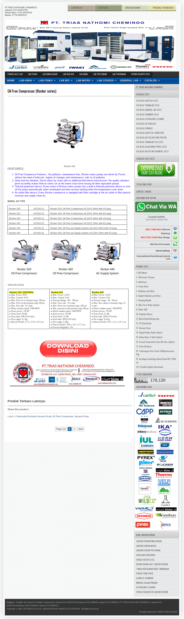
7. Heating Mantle (143, 300)
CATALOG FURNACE (144, 128)
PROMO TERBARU (163, 7)
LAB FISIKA (32, 74)
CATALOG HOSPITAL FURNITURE (150, 132)
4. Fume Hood (142, 286)
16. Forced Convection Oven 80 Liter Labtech (155, 341)
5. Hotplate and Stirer (145, 291)
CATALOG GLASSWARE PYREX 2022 (151, 146)
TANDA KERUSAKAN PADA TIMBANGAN (152, 568)
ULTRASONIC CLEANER (145, 587)
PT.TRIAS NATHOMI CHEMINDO (135, 602)
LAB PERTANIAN (100, 74)
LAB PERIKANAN (119, 74)
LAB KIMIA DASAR (50, 74)
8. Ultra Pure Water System (148, 304)
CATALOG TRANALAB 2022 (148, 105)
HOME (11, 80)
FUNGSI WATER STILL (145, 559)
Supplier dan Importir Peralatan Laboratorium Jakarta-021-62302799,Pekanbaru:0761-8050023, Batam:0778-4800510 (67, 602)
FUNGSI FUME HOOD (144, 573)
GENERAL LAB (129, 80)
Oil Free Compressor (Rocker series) (32, 91)
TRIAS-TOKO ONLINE (167, 612)
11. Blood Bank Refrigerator (148, 318)
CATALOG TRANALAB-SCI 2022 (149, 141)
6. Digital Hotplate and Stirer (148, 295)
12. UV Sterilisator (144, 323)
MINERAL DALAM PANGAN (146, 582)
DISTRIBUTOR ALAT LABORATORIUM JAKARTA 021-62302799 (51, 609)
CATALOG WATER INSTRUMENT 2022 (152, 151)
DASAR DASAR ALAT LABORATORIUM (152, 564)
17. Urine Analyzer (144, 346)
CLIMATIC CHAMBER (144, 578)
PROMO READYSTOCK (140, 74)
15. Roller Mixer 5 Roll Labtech (149, 337)
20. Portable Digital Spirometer (150, 366)
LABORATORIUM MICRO (146, 545)
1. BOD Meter (141, 272)
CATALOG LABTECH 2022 (147, 100)
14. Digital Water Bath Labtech (149, 332)
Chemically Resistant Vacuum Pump (33, 416)
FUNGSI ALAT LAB (15, 74)
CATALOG (151, 80)
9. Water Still (141, 309)
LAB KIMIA (83, 74)
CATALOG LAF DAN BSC (146, 123)
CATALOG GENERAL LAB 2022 (149, 109)
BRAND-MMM (133, 7)
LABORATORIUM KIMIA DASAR (149, 541)
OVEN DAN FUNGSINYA (145, 555)
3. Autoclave (141, 281)
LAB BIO (64, 80)
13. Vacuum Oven (143, 327)
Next (81, 429)
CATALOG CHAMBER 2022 (147, 114)
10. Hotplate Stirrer (144, 314)
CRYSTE (103, 7)
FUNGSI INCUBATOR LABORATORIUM (152, 591)
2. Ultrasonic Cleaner (145, 277)
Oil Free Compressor (63, 416)
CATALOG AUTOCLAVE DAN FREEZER (151, 137)
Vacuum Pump (81, 416)
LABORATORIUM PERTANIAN (148, 550)
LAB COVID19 (105, 80)
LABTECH (76, 7)
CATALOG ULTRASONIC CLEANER (150, 118)
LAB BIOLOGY (68, 74)
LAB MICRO (83, 80)
